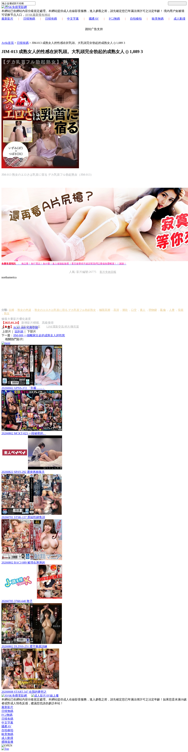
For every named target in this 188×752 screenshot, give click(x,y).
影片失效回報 (108, 271)
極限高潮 (104, 309)
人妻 (172, 309)
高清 (116, 309)
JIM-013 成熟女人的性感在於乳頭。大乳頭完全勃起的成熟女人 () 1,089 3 (78, 42)
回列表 (19, 331)
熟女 (7, 313)
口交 (134, 309)
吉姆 (11, 309)
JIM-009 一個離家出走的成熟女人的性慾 (39, 335)
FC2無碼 (114, 18)
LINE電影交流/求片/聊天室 (62, 326)
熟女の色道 (24, 309)
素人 (142, 309)
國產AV (94, 18)
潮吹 (125, 309)
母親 (180, 309)
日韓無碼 (29, 18)
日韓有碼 (51, 18)
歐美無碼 (158, 18)
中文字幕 (73, 18)
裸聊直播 (7, 741)
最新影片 (7, 18)
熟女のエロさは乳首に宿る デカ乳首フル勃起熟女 (65, 309)
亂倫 (163, 309)
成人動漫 (179, 18)
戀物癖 (153, 309)
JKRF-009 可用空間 (25, 327)
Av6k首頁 (7, 42)
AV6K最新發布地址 (37, 14)
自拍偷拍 (136, 18)
